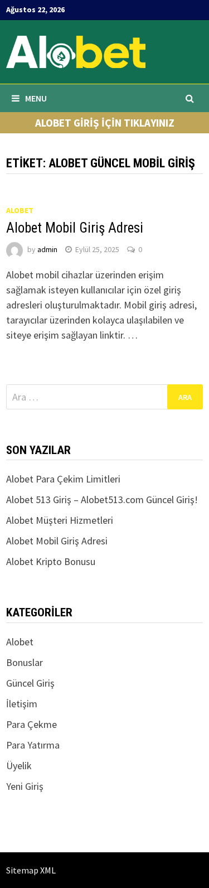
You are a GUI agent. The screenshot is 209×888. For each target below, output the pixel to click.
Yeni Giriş (24, 786)
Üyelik (19, 765)
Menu (36, 98)
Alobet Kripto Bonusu (50, 561)
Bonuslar (24, 662)
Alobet (19, 210)
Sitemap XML (31, 870)
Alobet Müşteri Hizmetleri (59, 520)
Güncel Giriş (30, 683)
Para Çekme (31, 724)
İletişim (21, 703)
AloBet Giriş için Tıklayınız (104, 122)
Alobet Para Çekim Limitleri (63, 478)
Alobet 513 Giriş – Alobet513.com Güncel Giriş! (102, 499)
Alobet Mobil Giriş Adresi (74, 228)
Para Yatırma (33, 745)
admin (47, 249)
